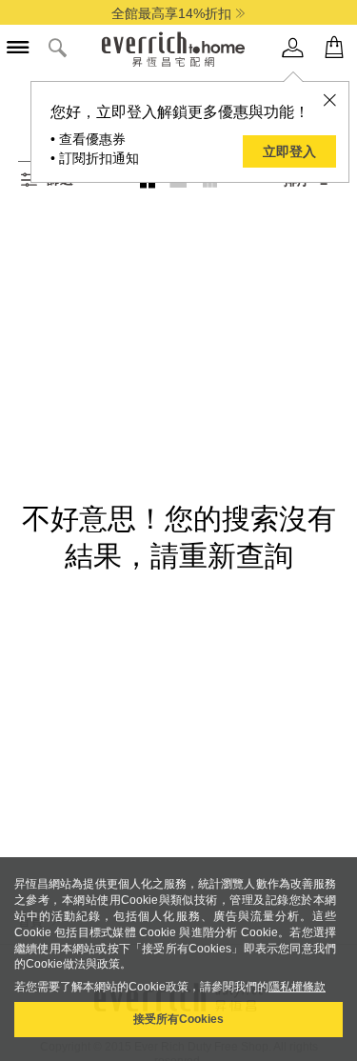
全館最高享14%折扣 (171, 13)
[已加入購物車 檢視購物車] (334, 48)
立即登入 (289, 151)
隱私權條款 (297, 986)
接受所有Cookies (178, 1019)
